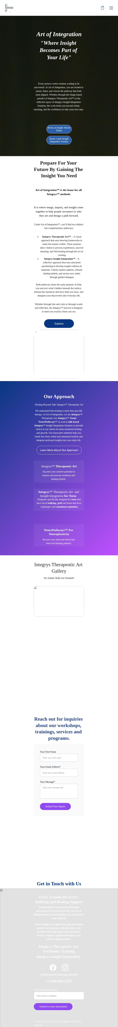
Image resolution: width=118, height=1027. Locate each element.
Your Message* (47, 782)
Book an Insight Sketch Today (59, 129)
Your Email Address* (50, 767)
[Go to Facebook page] (53, 967)
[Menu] (111, 8)
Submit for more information (53, 1006)
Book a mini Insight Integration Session (59, 140)
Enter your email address (46, 990)
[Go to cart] (102, 8)
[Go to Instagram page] (65, 967)
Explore (59, 323)
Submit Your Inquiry (55, 806)
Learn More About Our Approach (59, 450)
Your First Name (48, 752)
